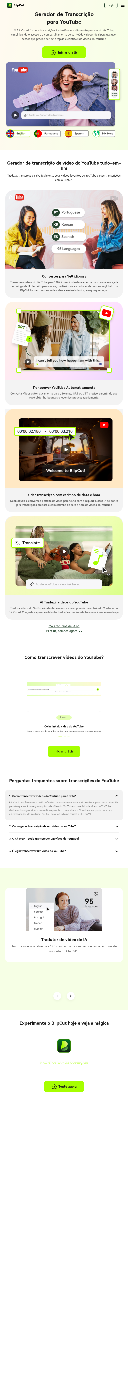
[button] (71, 996)
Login (111, 5)
